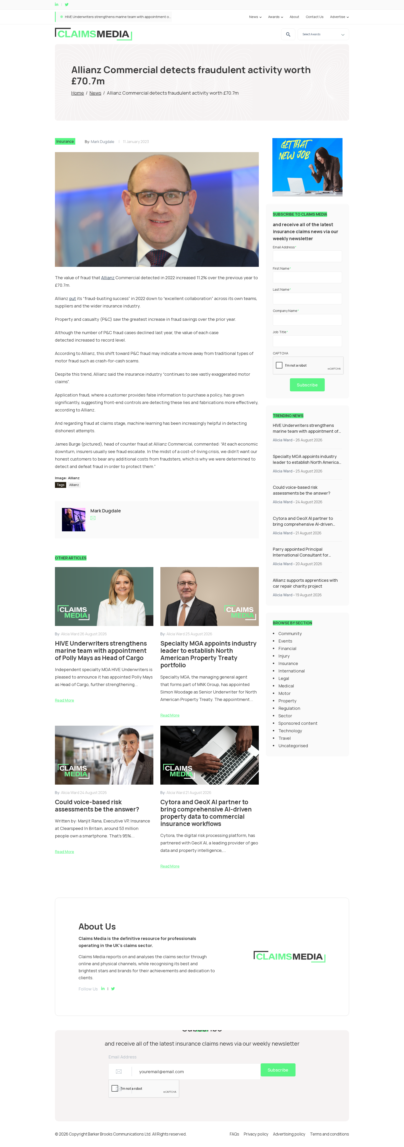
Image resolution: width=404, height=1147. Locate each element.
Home (77, 93)
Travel (284, 738)
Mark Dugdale (102, 141)
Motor (284, 693)
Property (287, 701)
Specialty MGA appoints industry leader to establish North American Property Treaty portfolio (141, 16)
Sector (285, 715)
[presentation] (308, 366)
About (294, 16)
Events (285, 641)
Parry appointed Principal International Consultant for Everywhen (300, 555)
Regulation (289, 708)
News (253, 16)
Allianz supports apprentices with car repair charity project (305, 583)
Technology (290, 730)
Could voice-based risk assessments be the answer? (301, 490)
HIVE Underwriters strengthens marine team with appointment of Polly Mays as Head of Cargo (306, 431)
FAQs (234, 1134)
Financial (287, 648)
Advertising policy (289, 1134)
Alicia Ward (282, 440)
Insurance (65, 141)
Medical (286, 686)
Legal (283, 678)
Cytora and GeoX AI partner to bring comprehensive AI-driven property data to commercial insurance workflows (303, 527)
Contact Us (315, 16)
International (291, 671)
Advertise (337, 16)
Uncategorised (293, 745)
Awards (274, 16)
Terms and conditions (329, 1134)
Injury (284, 656)
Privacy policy (256, 1134)
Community (290, 633)
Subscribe (307, 385)
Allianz (74, 484)
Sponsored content (297, 723)
